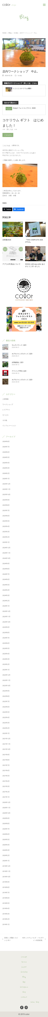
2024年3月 (6, 595)
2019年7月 (6, 892)
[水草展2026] (12, 229)
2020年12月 (6, 802)
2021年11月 (6, 744)
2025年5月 (6, 521)
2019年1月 (6, 924)
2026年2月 (6, 473)
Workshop (24, 972)
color (27, 1014)
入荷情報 (5, 399)
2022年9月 (6, 691)
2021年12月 (6, 738)
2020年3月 (6, 850)
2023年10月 (6, 622)
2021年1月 (6, 797)
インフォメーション (9, 425)
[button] (44, 5)
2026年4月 (6, 463)
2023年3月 (6, 659)
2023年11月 (6, 616)
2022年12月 (6, 675)
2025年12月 (6, 484)
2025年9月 (6, 500)
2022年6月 (6, 707)
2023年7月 (6, 638)
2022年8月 (6, 696)
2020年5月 (6, 839)
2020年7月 (6, 829)
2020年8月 (6, 823)
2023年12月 (6, 611)
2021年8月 (6, 760)
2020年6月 (6, 834)
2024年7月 (6, 574)
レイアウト (6, 410)
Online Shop (35, 1002)
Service (24, 962)
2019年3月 (6, 914)
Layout (23, 967)
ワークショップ (7, 404)
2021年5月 (6, 776)
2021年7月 (6, 765)
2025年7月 (6, 510)
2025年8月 (6, 505)
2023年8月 (6, 632)
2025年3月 (6, 532)
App (24, 982)
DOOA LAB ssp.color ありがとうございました (35, 265)
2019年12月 (6, 866)
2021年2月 (6, 792)
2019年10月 (6, 877)
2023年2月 (6, 664)
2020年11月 (6, 808)
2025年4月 (6, 526)
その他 (19, 76)
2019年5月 (6, 903)
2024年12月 (6, 548)
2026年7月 (6, 447)
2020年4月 (6, 845)
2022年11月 (6, 680)
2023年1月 (6, 670)
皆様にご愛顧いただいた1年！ (10, 939)
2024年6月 (6, 579)
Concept (24, 957)
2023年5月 (6, 648)
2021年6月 (6, 770)
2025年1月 (6, 542)
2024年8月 (6, 569)
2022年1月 (6, 733)
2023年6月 (6, 643)
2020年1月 (6, 861)
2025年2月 (6, 537)
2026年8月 (6, 441)
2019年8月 (6, 887)
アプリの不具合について (11, 264)
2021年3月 (6, 786)
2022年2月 (6, 728)
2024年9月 (6, 563)
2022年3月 (6, 723)
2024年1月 (6, 606)
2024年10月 (6, 558)
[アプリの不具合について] (12, 253)
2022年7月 (6, 701)
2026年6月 (6, 452)
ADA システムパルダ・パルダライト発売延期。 (32, 939)
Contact (24, 997)
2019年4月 (6, 908)
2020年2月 (6, 855)
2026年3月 (6, 468)
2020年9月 (6, 818)
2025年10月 (6, 494)
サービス (5, 415)
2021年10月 (6, 749)
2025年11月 (6, 489)
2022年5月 (6, 712)
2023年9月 (6, 627)
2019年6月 (6, 898)
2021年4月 (6, 781)
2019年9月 (6, 882)
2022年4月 (6, 717)
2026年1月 (6, 478)
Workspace (24, 987)
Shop (24, 992)
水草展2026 (6, 240)
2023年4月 (6, 654)
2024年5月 (6, 585)
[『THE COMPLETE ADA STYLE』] (35, 229)
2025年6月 (6, 516)
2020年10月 (6, 813)
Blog (24, 977)
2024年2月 (6, 601)
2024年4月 (6, 590)
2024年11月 (6, 553)
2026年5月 (6, 457)
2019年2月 (6, 919)
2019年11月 (6, 871)
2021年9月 (6, 754)
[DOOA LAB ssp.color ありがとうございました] (35, 253)
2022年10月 (6, 685)
